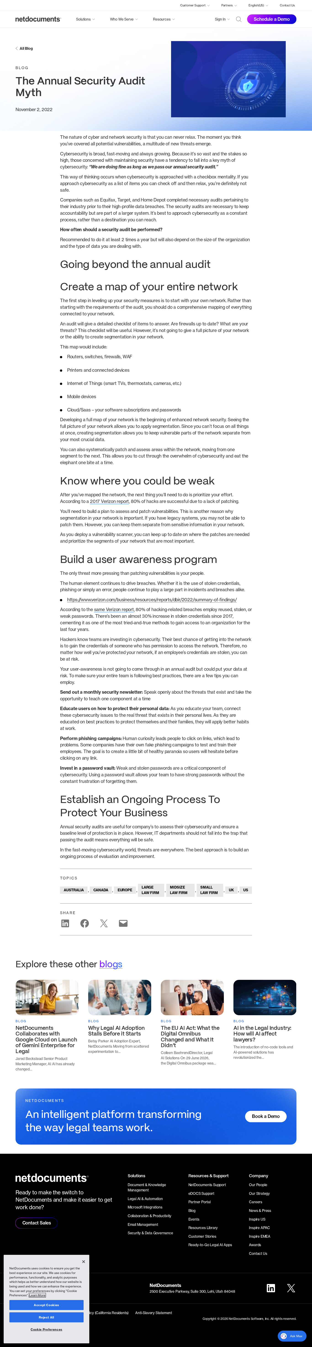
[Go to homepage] (38, 19)
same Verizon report (114, 609)
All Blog (26, 48)
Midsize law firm (178, 890)
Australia (74, 890)
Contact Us (287, 5)
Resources (161, 19)
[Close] (84, 1262)
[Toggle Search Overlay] (238, 19)
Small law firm (209, 890)
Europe (125, 890)
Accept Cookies (46, 1305)
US (245, 890)
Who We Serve (122, 19)
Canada (100, 890)
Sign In (220, 19)
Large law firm (150, 890)
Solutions (83, 19)
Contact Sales (36, 1223)
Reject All (46, 1317)
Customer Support (193, 5)
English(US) (256, 5)
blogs (110, 964)
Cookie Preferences (46, 1329)
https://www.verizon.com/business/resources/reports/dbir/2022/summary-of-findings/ (152, 599)
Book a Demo (266, 1116)
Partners (227, 5)
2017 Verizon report (109, 501)
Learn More (37, 1295)
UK (231, 890)
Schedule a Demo (272, 19)
